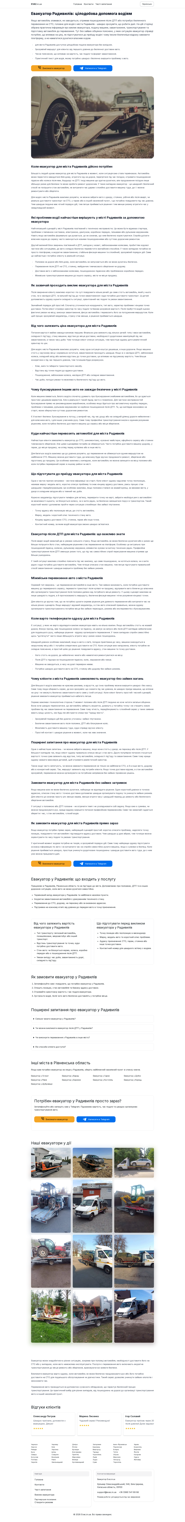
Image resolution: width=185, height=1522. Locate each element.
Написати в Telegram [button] (95, 68)
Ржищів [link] (34, 1449)
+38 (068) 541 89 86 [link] (129, 1492)
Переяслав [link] (117, 1447)
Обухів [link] (116, 1455)
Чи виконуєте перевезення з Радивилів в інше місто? (62, 1037)
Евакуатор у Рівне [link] (39, 1080)
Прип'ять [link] (75, 1455)
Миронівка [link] (76, 1457)
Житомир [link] (137, 1460)
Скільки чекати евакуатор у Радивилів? (55, 1018)
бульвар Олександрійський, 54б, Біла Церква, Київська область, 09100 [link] (120, 1485)
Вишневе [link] (137, 1449)
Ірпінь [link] (54, 1452)
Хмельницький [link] (57, 1462)
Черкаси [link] (34, 1444)
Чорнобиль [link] (97, 1455)
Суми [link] (95, 1462)
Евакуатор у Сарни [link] (101, 1076)
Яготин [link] (74, 1447)
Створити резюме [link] (44, 1502)
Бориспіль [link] (138, 1447)
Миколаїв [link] (116, 1457)
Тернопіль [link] (117, 1462)
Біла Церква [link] (76, 1452)
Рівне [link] (54, 1460)
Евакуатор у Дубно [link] (132, 1076)
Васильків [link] (55, 1457)
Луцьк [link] (95, 1460)
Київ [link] (53, 1447)
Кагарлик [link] (137, 1455)
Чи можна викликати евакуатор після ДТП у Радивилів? (64, 1028)
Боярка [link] (116, 1449)
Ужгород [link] (116, 1460)
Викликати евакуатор (54, 68)
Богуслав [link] (34, 1457)
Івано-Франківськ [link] (120, 1444)
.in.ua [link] (36, 4)
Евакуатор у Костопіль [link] (103, 1080)
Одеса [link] (136, 1457)
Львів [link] (95, 1457)
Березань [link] (96, 1447)
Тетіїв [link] (115, 1452)
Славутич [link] (55, 1455)
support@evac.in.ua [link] (106, 1492)
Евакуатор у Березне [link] (71, 1080)
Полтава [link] (34, 1460)
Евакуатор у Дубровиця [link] (41, 1084)
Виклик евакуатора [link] (44, 1494)
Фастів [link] (136, 1452)
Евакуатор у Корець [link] (133, 1080)
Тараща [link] (96, 1452)
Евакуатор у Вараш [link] (70, 1076)
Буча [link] (33, 1452)
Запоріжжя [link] (97, 1444)
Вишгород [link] (96, 1449)
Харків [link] (136, 1444)
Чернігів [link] (34, 1462)
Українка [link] (55, 1449)
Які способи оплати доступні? (50, 1047)
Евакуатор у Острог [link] (40, 1076)
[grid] (61, 1488)
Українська (147, 4)
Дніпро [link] (75, 1444)
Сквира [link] (34, 1455)
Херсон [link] (34, 1447)
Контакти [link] (88, 4)
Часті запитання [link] (103, 4)
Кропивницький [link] (78, 1462)
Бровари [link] (75, 1449)
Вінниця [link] (75, 1460)
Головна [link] (77, 4)
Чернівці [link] (55, 1444)
